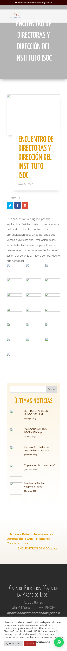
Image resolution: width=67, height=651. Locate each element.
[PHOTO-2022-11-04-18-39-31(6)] (14, 358)
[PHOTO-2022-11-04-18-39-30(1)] (52, 283)
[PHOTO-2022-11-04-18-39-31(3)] (14, 343)
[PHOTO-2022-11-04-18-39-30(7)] (52, 313)
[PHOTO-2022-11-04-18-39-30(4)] (52, 298)
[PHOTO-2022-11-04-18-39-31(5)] (52, 343)
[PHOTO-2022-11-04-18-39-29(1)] (33, 269)
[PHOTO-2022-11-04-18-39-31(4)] (33, 343)
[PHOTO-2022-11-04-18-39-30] (33, 283)
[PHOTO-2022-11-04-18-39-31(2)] (52, 328)
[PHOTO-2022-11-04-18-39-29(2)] (52, 269)
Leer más (58, 637)
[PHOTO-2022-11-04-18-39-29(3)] (14, 283)
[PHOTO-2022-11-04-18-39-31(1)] (33, 328)
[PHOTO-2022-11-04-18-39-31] (14, 328)
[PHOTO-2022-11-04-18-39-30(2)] (14, 298)
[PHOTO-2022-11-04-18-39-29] (14, 269)
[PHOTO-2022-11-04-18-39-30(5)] (14, 313)
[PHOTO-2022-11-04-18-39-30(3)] (33, 298)
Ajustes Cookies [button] (13, 643)
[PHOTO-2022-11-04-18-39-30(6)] (33, 313)
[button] (59, 642)
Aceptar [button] (30, 643)
